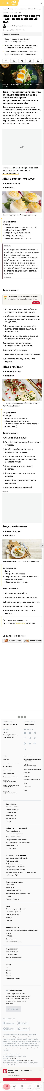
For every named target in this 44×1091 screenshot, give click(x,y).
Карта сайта (27, 786)
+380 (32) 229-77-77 (15, 1058)
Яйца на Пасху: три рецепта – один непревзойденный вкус (35, 9)
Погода (8, 821)
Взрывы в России (12, 845)
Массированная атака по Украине (18, 842)
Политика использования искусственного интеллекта (11, 787)
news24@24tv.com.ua (10, 724)
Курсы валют (10, 888)
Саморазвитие (11, 939)
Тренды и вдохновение (14, 957)
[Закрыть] (40, 1070)
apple (23, 1023)
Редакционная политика (11, 763)
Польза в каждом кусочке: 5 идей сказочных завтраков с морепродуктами (20, 170)
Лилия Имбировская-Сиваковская (19, 26)
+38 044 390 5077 (29, 724)
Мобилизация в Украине (16, 855)
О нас (4, 756)
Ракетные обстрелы (13, 831)
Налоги (8, 896)
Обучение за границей (14, 942)
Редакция (6, 759)
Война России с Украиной (16, 828)
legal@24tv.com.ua (27, 1060)
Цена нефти (10, 885)
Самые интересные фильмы (16, 909)
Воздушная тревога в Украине (16, 840)
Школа (8, 933)
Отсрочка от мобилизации (15, 870)
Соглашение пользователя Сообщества (32, 760)
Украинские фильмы (13, 912)
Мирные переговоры (13, 837)
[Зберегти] (38, 60)
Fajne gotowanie (17, 30)
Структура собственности (32, 779)
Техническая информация (32, 769)
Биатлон (9, 976)
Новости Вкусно (7, 9)
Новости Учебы (12, 928)
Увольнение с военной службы (17, 858)
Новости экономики (14, 882)
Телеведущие (7, 770)
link (25, 733)
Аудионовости (11, 818)
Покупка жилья (11, 954)
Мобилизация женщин (14, 864)
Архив (26, 783)
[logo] (13, 2)
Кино (8, 906)
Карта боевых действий (14, 834)
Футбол (8, 970)
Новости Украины (12, 810)
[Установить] (22, 1075)
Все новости (11, 804)
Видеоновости (11, 815)
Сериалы (9, 920)
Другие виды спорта (13, 979)
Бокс (7, 967)
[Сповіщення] (41, 3)
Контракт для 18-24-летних (15, 867)
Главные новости (12, 807)
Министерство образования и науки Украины (22, 930)
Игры (25, 790)
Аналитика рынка (12, 952)
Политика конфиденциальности (10, 781)
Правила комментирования (30, 765)
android (9, 1023)
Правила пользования (10, 777)
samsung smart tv (23, 1028)
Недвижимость (12, 949)
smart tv (9, 1028)
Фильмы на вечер (12, 915)
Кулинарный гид (20, 9)
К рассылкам (13, 1009)
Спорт (8, 965)
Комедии (9, 918)
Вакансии (27, 776)
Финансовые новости (13, 890)
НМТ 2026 (9, 936)
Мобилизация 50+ (12, 861)
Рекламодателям (8, 773)
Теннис (8, 973)
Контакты (27, 772)
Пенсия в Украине (12, 899)
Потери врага (11, 848)
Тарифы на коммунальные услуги (18, 893)
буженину (20, 623)
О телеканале (7, 766)
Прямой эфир (11, 812)
